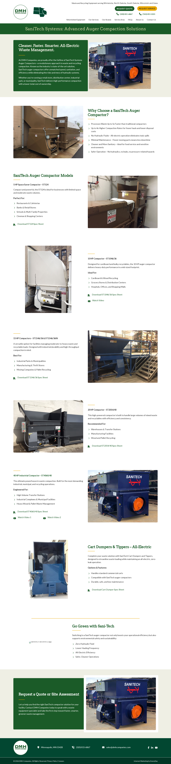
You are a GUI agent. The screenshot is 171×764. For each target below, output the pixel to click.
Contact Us (151, 20)
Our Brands (106, 20)
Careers (61, 761)
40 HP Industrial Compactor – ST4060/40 (32, 475)
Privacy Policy (52, 761)
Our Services (94, 20)
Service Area (120, 20)
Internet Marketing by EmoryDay (146, 761)
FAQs (130, 20)
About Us (140, 20)
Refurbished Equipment (75, 20)
